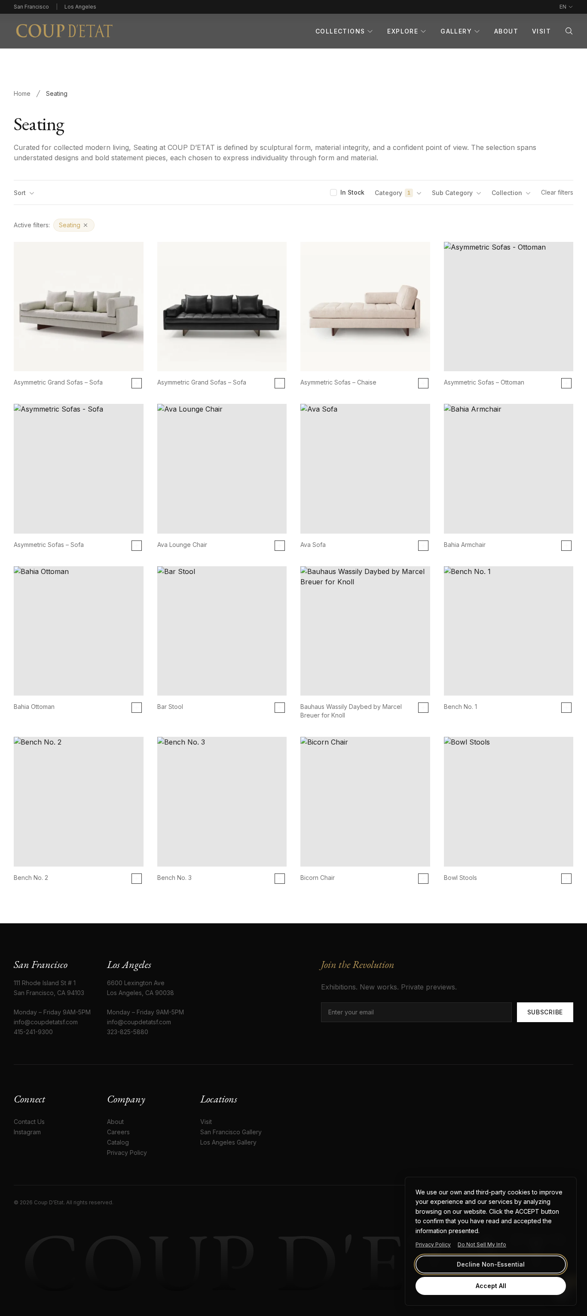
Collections (340, 31)
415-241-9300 (33, 1031)
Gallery (456, 31)
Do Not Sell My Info (482, 1244)
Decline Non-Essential (491, 1264)
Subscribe (545, 1012)
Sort (20, 192)
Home (22, 93)
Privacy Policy (433, 1244)
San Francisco (31, 6)
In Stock (352, 192)
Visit (541, 31)
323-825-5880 (127, 1031)
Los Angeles (80, 6)
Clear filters (557, 192)
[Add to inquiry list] (136, 383)
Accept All (491, 1285)
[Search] (569, 31)
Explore (402, 31)
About (506, 31)
